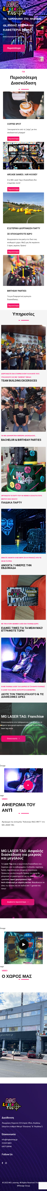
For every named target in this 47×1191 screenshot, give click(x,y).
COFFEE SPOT (14, 124)
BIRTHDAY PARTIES (16, 291)
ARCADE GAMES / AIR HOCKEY (22, 174)
